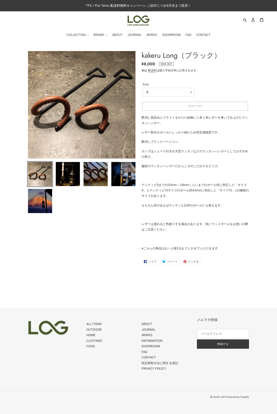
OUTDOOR (94, 329)
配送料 (152, 70)
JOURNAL (149, 329)
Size (146, 84)
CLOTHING (94, 341)
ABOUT (147, 324)
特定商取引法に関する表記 (160, 363)
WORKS (147, 335)
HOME (90, 335)
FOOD (90, 346)
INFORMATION (152, 341)
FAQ (144, 352)
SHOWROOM (151, 346)
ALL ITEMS (94, 324)
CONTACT (149, 357)
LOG (222, 396)
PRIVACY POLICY (154, 368)
